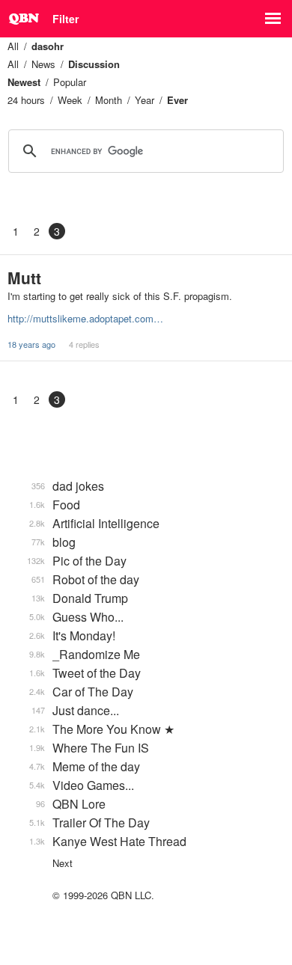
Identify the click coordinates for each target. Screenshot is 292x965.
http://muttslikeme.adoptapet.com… (85, 318)
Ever (177, 100)
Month (108, 100)
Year (144, 100)
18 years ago (31, 344)
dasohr (47, 46)
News (43, 64)
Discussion (94, 64)
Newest (23, 82)
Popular (69, 82)
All (13, 46)
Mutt (24, 277)
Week (70, 100)
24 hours (26, 100)
